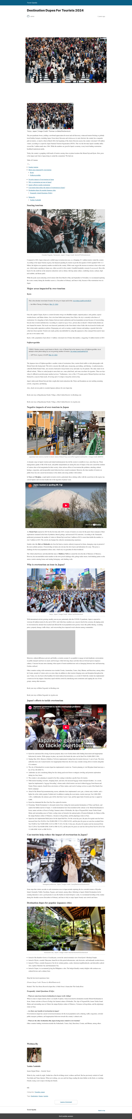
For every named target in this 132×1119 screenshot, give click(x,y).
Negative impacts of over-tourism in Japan (41, 179)
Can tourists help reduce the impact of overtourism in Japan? (47, 187)
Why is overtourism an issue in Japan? (40, 182)
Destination (34, 1096)
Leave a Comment (66, 1102)
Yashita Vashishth (35, 200)
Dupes (41, 1096)
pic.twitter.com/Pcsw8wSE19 (82, 301)
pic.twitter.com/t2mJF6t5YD (79, 351)
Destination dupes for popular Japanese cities (42, 190)
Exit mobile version (66, 1116)
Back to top (101, 1110)
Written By (32, 197)
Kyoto (32, 172)
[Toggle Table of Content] (28, 164)
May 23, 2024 (54, 304)
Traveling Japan (40, 1092)
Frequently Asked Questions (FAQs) (41, 193)
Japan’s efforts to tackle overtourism (39, 185)
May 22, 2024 (53, 355)
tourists (45, 1096)
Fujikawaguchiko (35, 175)
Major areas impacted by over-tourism (40, 170)
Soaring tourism (33, 167)
